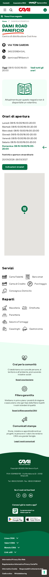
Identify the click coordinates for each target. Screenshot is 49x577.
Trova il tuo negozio (13, 16)
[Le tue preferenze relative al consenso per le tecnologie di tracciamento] (44, 572)
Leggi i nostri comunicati (24, 441)
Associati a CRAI (19, 3)
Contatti (6, 3)
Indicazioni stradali (14, 167)
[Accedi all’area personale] (45, 10)
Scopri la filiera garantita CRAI (24, 410)
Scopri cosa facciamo (24, 380)
